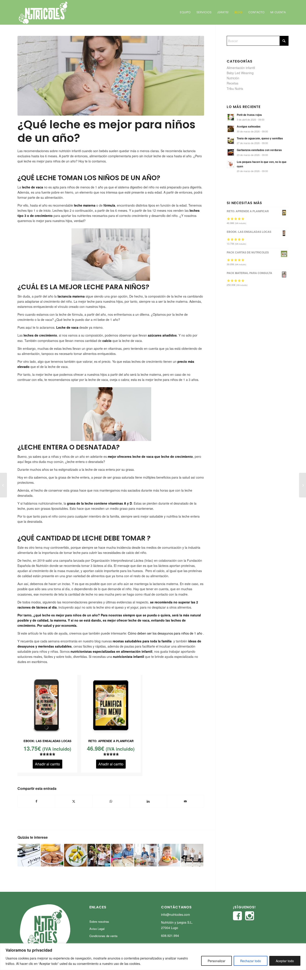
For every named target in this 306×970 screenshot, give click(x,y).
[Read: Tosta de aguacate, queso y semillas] (231, 141)
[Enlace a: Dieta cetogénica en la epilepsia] (28, 855)
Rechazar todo (250, 961)
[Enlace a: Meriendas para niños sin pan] (52, 855)
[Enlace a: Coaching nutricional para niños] (168, 855)
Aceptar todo (285, 961)
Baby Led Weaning (240, 73)
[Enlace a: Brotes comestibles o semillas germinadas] (122, 855)
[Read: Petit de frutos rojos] (231, 117)
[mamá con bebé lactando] (110, 76)
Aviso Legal (97, 929)
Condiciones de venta (103, 936)
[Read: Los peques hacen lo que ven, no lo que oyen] (231, 164)
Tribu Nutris (235, 88)
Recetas (232, 83)
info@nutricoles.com (175, 914)
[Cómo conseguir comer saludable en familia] (3, 485)
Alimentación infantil (241, 67)
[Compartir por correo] (185, 801)
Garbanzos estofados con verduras (259, 150)
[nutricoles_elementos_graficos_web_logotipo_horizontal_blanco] (42, 12)
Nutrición (233, 78)
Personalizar (216, 961)
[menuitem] (185, 12)
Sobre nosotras (99, 921)
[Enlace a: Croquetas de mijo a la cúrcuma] (75, 855)
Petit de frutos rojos (249, 115)
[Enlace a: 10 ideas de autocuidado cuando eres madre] (192, 855)
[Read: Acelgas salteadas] (231, 129)
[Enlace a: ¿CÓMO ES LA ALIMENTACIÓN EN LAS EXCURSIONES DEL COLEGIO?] (98, 855)
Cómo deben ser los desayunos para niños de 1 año (165, 633)
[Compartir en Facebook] (36, 801)
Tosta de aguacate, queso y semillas (260, 138)
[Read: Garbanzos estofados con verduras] (231, 152)
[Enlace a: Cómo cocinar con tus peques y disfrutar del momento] (145, 855)
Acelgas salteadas (249, 126)
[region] (153, 956)
